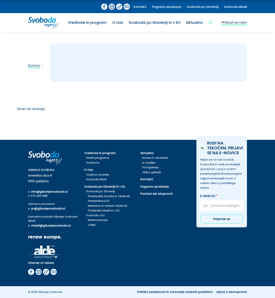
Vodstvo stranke (97, 175)
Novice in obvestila (155, 158)
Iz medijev (149, 163)
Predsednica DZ (99, 201)
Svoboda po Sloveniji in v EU (154, 22)
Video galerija (151, 172)
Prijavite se (221, 219)
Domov (34, 65)
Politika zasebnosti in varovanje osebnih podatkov (175, 292)
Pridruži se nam (234, 22)
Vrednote (92, 163)
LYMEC (92, 225)
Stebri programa (97, 158)
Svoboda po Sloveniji (203, 7)
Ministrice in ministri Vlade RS (107, 206)
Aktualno (194, 22)
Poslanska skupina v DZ (104, 210)
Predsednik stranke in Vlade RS (109, 196)
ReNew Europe (98, 220)
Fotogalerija (150, 167)
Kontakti (140, 7)
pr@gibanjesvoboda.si (48, 208)
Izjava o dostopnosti (231, 292)
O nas (117, 22)
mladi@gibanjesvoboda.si (51, 226)
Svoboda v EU (95, 215)
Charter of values (41, 263)
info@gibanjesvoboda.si (49, 192)
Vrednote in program (87, 22)
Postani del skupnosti (156, 194)
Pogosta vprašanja (166, 7)
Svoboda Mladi (235, 7)
